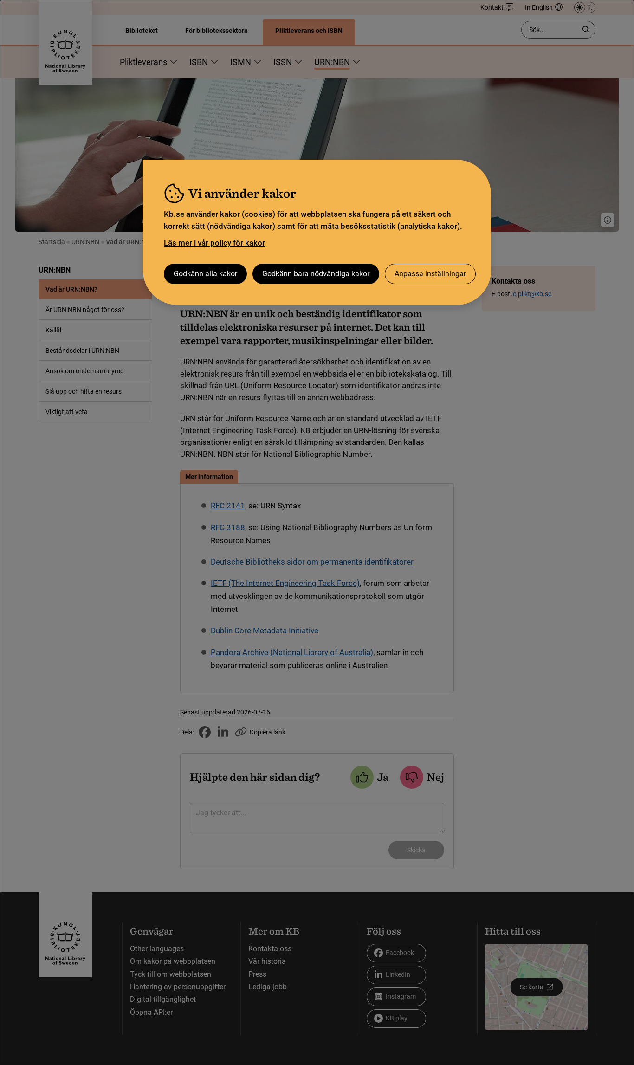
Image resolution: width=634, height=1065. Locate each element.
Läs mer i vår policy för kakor (214, 242)
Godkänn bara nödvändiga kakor (315, 273)
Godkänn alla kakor (205, 273)
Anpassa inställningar (430, 273)
